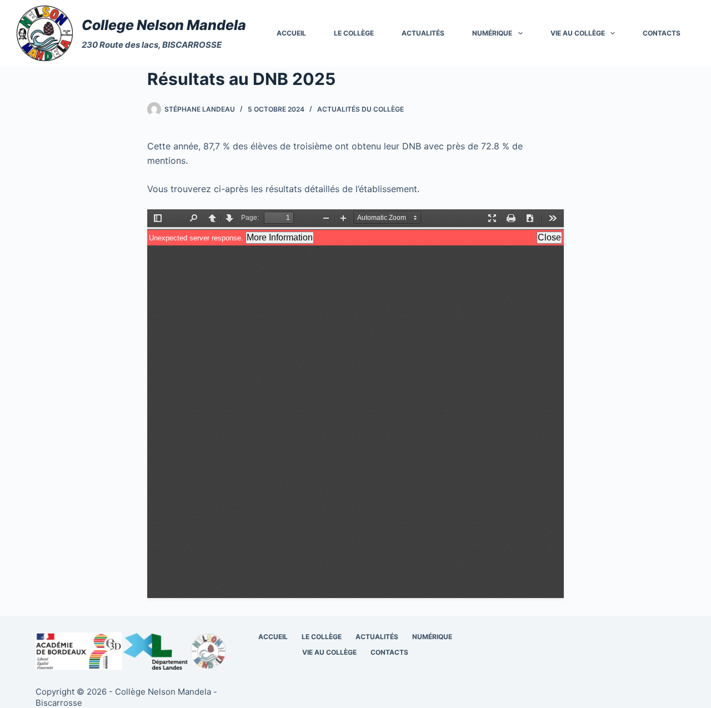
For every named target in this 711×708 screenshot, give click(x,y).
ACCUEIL (291, 33)
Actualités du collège (360, 109)
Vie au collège (577, 33)
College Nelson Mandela (164, 25)
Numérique (492, 33)
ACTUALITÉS (423, 33)
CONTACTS (661, 33)
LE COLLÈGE (354, 33)
